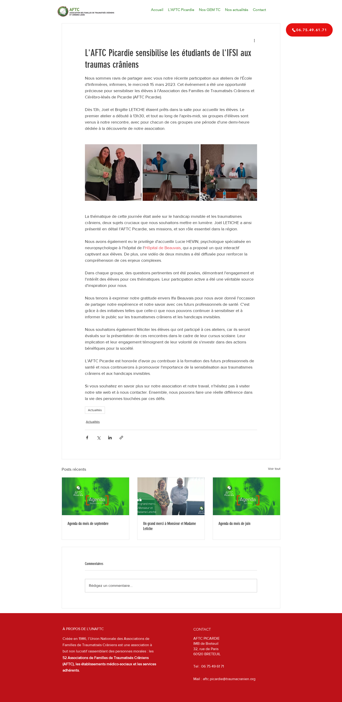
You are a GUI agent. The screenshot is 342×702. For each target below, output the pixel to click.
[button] (237, 10)
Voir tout (274, 468)
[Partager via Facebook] (87, 437)
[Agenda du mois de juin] (246, 496)
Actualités (95, 410)
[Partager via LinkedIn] (110, 437)
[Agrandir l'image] (113, 172)
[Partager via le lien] (121, 437)
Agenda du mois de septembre (87, 523)
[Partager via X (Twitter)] (98, 437)
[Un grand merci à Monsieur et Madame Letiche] (171, 496)
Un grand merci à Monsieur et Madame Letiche (169, 526)
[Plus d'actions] (254, 40)
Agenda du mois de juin (234, 523)
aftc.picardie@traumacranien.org (229, 679)
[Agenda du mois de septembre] (95, 496)
